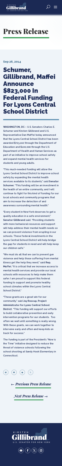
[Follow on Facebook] (27, 450)
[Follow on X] (34, 450)
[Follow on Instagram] (41, 450)
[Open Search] (48, 6)
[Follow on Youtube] (21, 450)
